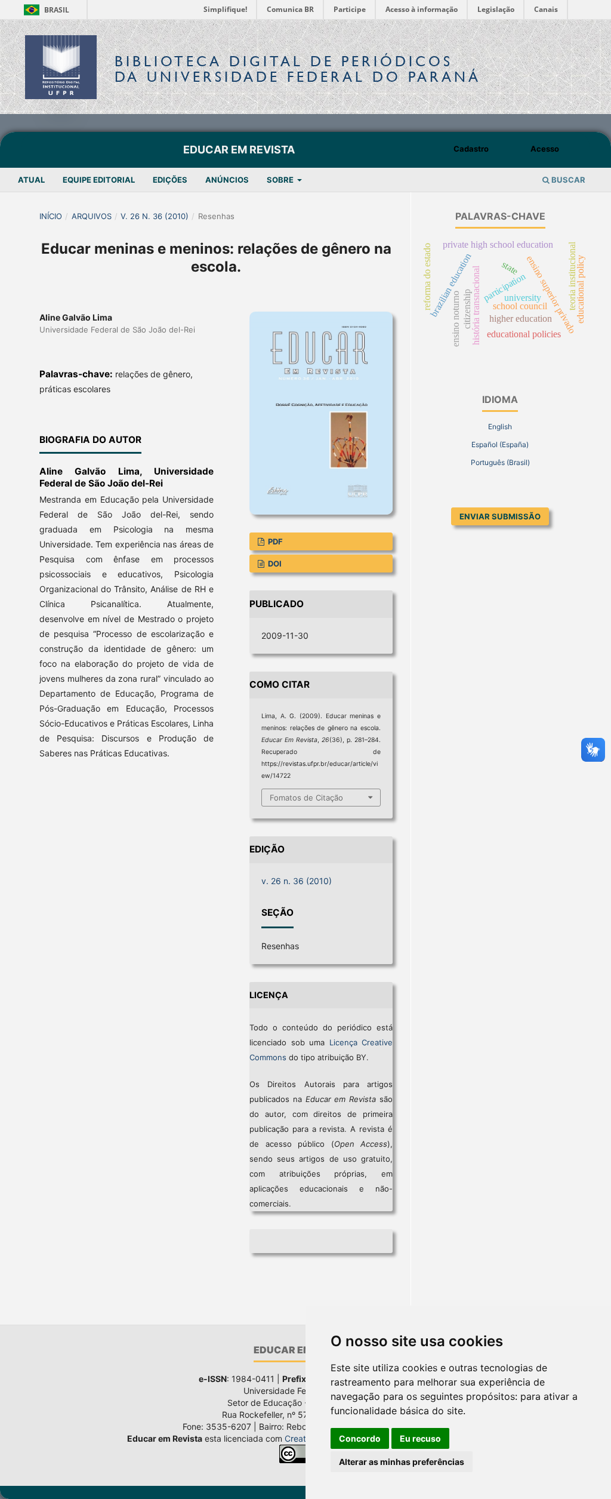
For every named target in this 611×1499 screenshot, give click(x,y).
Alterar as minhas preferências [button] (401, 1462)
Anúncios (227, 179)
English (500, 426)
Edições (170, 179)
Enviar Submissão (500, 516)
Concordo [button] (360, 1438)
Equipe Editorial (99, 179)
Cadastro (471, 148)
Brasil (44, 10)
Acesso (544, 148)
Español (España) (500, 444)
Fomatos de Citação (306, 797)
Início (50, 216)
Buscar (567, 179)
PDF (274, 541)
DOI (274, 563)
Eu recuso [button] (420, 1438)
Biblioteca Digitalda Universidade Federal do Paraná (298, 69)
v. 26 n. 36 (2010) (155, 216)
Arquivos (92, 216)
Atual (31, 179)
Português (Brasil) (500, 462)
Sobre (281, 179)
